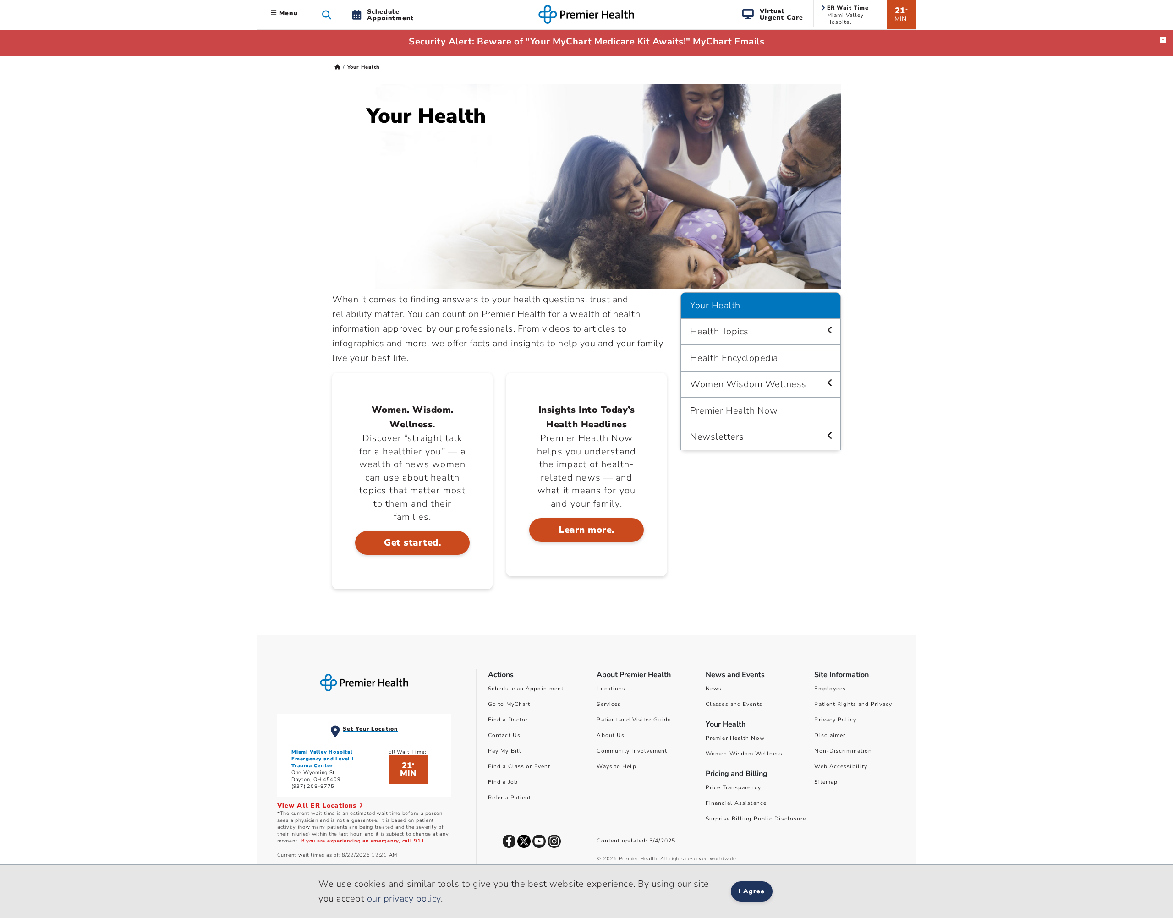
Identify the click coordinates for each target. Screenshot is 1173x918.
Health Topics (719, 331)
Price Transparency (733, 787)
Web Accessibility (840, 766)
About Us (611, 735)
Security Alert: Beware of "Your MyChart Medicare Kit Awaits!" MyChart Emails (586, 41)
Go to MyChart (509, 704)
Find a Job (503, 782)
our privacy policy (404, 898)
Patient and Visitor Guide (634, 719)
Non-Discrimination (843, 750)
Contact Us (504, 735)
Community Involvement (632, 750)
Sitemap (826, 782)
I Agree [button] (752, 891)
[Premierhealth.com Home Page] (337, 67)
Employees (830, 688)
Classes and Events (734, 704)
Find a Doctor (508, 719)
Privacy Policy (835, 719)
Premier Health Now (734, 410)
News (714, 688)
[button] (327, 14)
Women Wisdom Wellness (748, 384)
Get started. (412, 542)
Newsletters (717, 437)
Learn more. (586, 530)
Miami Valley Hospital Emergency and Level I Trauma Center (322, 759)
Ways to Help (616, 766)
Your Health (715, 305)
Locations (611, 688)
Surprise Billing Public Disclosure (756, 818)
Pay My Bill (504, 750)
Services (609, 704)
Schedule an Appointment (526, 688)
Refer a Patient (510, 797)
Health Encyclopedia (734, 358)
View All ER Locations (318, 805)
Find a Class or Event (519, 766)
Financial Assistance (736, 803)
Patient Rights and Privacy (853, 704)
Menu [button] (287, 13)
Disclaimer (829, 735)
